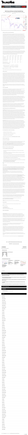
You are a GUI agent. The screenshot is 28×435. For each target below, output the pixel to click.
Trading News (4, 433)
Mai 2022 (3, 342)
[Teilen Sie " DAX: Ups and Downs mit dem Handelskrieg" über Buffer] (17, 242)
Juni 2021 (3, 360)
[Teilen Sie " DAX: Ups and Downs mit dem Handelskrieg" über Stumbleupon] (18, 242)
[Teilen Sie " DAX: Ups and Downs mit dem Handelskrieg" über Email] (20, 242)
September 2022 (4, 335)
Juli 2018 (3, 419)
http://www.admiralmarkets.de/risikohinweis (8, 198)
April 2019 (3, 404)
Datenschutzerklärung (16, 433)
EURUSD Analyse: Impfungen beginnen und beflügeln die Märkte (16, 263)
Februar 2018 (3, 427)
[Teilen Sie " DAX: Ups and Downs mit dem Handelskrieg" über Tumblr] (13, 242)
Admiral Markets (16, 12)
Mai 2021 (3, 362)
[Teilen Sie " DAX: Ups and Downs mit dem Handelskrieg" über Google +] (11, 242)
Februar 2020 (3, 387)
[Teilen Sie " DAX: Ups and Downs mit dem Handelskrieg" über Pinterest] (14, 242)
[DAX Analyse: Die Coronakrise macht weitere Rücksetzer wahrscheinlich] (5, 262)
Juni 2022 (3, 340)
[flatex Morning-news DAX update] (23, 262)
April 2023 (3, 325)
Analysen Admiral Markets (21, 12)
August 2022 (3, 337)
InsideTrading (12, 433)
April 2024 (3, 315)
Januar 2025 (3, 300)
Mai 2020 (3, 382)
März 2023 (3, 327)
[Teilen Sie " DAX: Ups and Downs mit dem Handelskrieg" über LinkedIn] (15, 242)
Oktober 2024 (3, 305)
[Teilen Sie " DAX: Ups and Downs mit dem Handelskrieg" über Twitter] (10, 242)
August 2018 (3, 417)
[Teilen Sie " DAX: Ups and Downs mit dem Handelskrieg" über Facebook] (9, 242)
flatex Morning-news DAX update (22, 265)
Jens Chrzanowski (8, 12)
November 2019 (4, 392)
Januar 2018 (3, 429)
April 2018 (3, 424)
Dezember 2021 (4, 350)
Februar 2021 (3, 367)
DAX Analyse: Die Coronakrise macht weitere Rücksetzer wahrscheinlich (4, 265)
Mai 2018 (3, 422)
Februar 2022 (3, 347)
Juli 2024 (3, 310)
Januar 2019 (3, 409)
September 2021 (4, 355)
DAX (12, 13)
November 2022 (4, 332)
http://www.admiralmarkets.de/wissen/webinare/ (9, 161)
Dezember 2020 (4, 370)
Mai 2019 (3, 402)
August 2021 (3, 357)
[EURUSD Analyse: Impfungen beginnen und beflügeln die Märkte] (17, 260)
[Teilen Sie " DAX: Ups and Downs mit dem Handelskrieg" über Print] (21, 242)
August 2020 (3, 377)
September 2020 (4, 375)
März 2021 (3, 365)
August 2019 (3, 397)
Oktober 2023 (3, 320)
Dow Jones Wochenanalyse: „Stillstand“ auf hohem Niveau (10, 263)
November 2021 (4, 352)
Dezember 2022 (4, 330)
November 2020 (4, 372)
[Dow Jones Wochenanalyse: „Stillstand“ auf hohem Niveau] (11, 260)
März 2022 (3, 345)
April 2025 (3, 295)
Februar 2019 (3, 407)
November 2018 (4, 412)
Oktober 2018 (3, 414)
